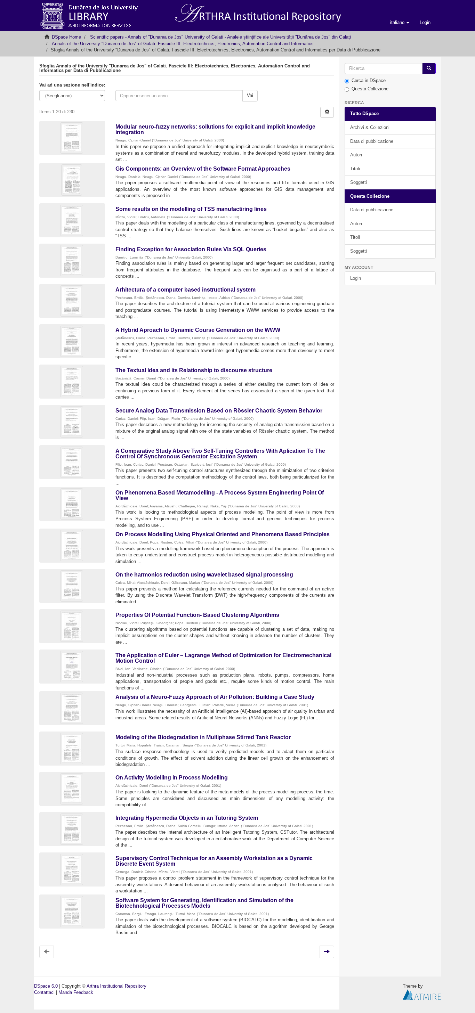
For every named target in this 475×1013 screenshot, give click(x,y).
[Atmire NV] (422, 994)
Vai (250, 95)
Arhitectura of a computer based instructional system (185, 290)
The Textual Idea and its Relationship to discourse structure (193, 370)
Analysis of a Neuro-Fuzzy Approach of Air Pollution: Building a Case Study (214, 697)
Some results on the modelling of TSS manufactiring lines (191, 209)
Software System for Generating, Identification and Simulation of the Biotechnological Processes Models (204, 903)
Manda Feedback (75, 992)
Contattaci (44, 992)
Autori (356, 154)
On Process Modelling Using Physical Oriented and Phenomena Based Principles (222, 534)
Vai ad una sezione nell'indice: (72, 85)
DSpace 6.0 (46, 986)
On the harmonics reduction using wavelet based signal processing (204, 575)
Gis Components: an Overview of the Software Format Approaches (202, 169)
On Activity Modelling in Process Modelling (171, 778)
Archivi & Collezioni (369, 127)
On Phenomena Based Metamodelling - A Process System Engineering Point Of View (219, 495)
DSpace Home (66, 37)
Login (355, 278)
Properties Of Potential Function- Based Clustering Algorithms (197, 615)
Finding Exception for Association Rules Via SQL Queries (190, 249)
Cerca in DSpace (369, 80)
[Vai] (429, 68)
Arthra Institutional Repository (116, 986)
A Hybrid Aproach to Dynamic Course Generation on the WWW (197, 330)
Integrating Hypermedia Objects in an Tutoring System (186, 818)
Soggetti (358, 182)
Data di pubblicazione (371, 141)
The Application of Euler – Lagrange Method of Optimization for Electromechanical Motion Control (223, 658)
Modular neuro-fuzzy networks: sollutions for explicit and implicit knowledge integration (215, 129)
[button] (399, 22)
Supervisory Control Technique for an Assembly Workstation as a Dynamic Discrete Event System (214, 861)
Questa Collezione (370, 88)
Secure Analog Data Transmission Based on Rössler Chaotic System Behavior (218, 411)
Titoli (355, 168)
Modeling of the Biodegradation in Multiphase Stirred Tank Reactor (203, 737)
